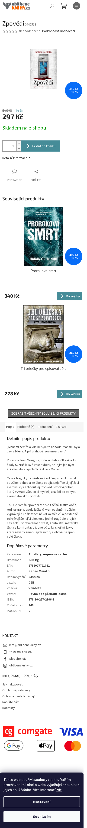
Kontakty (8, 708)
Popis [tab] (10, 427)
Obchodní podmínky (16, 690)
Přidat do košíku (43, 146)
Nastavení (41, 801)
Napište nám (10, 702)
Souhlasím (42, 816)
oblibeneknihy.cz (21, 665)
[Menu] (76, 5)
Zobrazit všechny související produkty (43, 413)
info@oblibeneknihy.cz (25, 645)
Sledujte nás (17, 658)
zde (59, 789)
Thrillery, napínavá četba (48, 554)
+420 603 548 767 (20, 651)
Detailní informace (14, 158)
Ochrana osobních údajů (18, 696)
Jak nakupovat (12, 684)
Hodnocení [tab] (45, 427)
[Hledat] (52, 5)
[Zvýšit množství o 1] (18, 143)
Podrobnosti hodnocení (58, 31)
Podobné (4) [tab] (25, 427)
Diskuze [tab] (61, 427)
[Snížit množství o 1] (18, 148)
